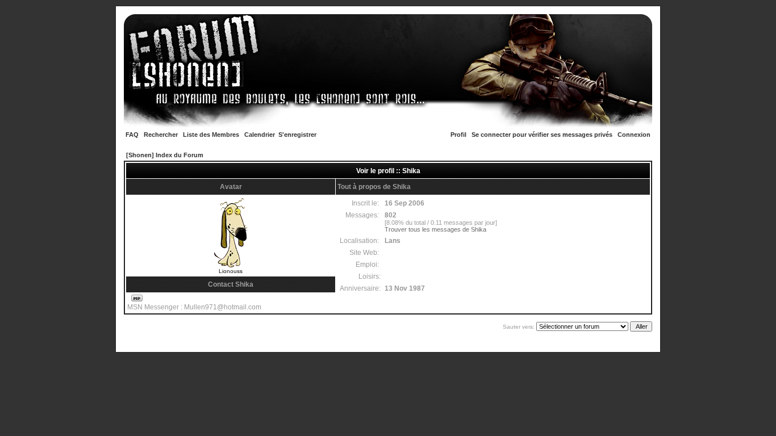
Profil (458, 134)
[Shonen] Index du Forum (164, 155)
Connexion (634, 134)
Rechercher (161, 134)
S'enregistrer (297, 134)
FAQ (132, 134)
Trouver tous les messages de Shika (435, 229)
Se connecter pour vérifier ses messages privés (542, 134)
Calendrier (259, 134)
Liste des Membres (211, 134)
